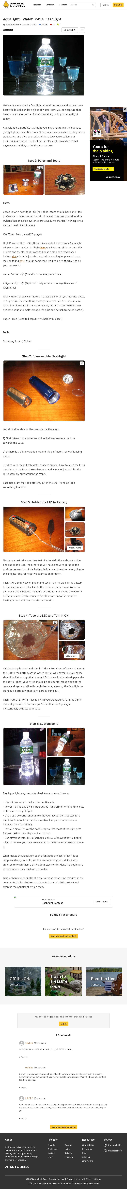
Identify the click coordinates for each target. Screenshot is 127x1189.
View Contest (102, 901)
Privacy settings (93, 1179)
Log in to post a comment (64, 1127)
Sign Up (118, 4)
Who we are (87, 1161)
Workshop (52, 1149)
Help (84, 1153)
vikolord (29, 1043)
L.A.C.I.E (29, 1098)
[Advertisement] (108, 144)
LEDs (34, 24)
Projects (37, 4)
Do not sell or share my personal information (51, 1183)
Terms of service (56, 1179)
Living (67, 1149)
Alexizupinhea (12, 24)
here (43, 247)
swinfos (29, 1068)
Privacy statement (75, 1179)
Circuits (25, 24)
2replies (24, 1057)
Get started (87, 1149)
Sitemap (86, 1157)
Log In (106, 4)
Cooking (68, 1145)
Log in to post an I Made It (63, 936)
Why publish (88, 1145)
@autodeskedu (115, 1150)
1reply (23, 1087)
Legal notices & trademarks (86, 1183)
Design (51, 1153)
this (14, 256)
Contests (50, 4)
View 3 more (75, 547)
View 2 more (72, 656)
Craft (50, 1157)
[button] (82, 29)
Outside (68, 1153)
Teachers (62, 4)
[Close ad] (125, 109)
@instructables (115, 1145)
